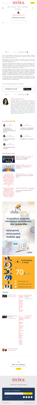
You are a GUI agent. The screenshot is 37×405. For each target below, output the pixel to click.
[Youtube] (7, 3)
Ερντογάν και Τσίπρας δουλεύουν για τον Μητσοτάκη (28, 296)
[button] (32, 8)
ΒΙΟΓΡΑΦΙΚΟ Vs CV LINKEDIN (27, 139)
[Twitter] (5, 3)
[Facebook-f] (3, 3)
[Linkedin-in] (9, 3)
